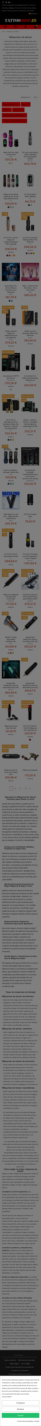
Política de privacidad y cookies (28, 1421)
